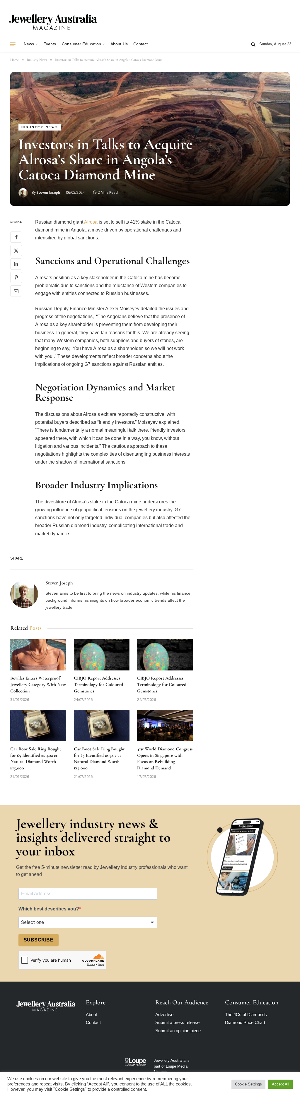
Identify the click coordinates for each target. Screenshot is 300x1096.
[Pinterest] (16, 277)
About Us (119, 44)
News (29, 44)
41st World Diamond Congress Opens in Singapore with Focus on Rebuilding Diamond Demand (164, 758)
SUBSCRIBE (38, 939)
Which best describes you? (48, 908)
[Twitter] (16, 250)
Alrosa (91, 221)
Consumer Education (81, 44)
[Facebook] (16, 237)
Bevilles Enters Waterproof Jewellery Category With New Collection (38, 684)
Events (49, 44)
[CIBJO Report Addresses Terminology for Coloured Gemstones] (102, 654)
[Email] (16, 290)
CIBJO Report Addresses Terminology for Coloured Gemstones (98, 684)
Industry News (39, 127)
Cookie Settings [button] (248, 1084)
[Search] (253, 44)
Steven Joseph (48, 192)
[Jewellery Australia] (53, 21)
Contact (140, 44)
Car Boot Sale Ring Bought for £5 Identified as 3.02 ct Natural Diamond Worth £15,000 (35, 758)
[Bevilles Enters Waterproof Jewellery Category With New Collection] (38, 654)
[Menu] (13, 44)
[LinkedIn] (16, 264)
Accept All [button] (280, 1084)
